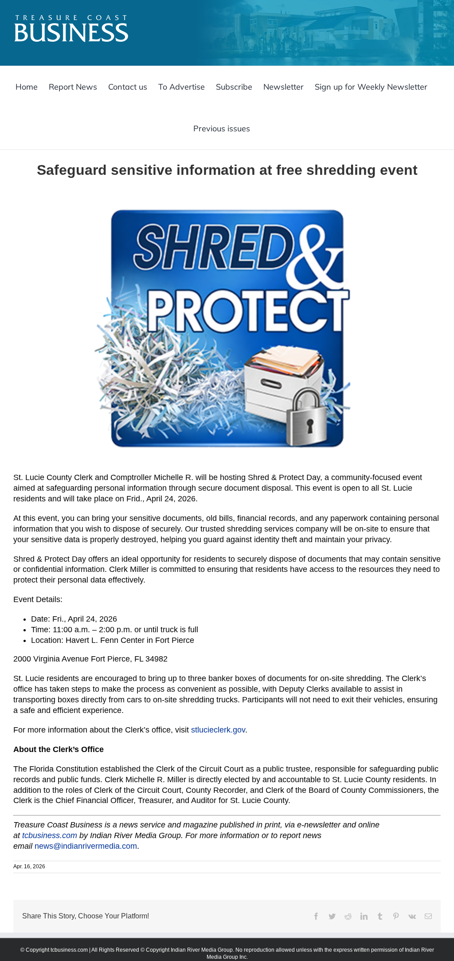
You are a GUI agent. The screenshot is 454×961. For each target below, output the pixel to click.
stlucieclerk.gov (218, 729)
